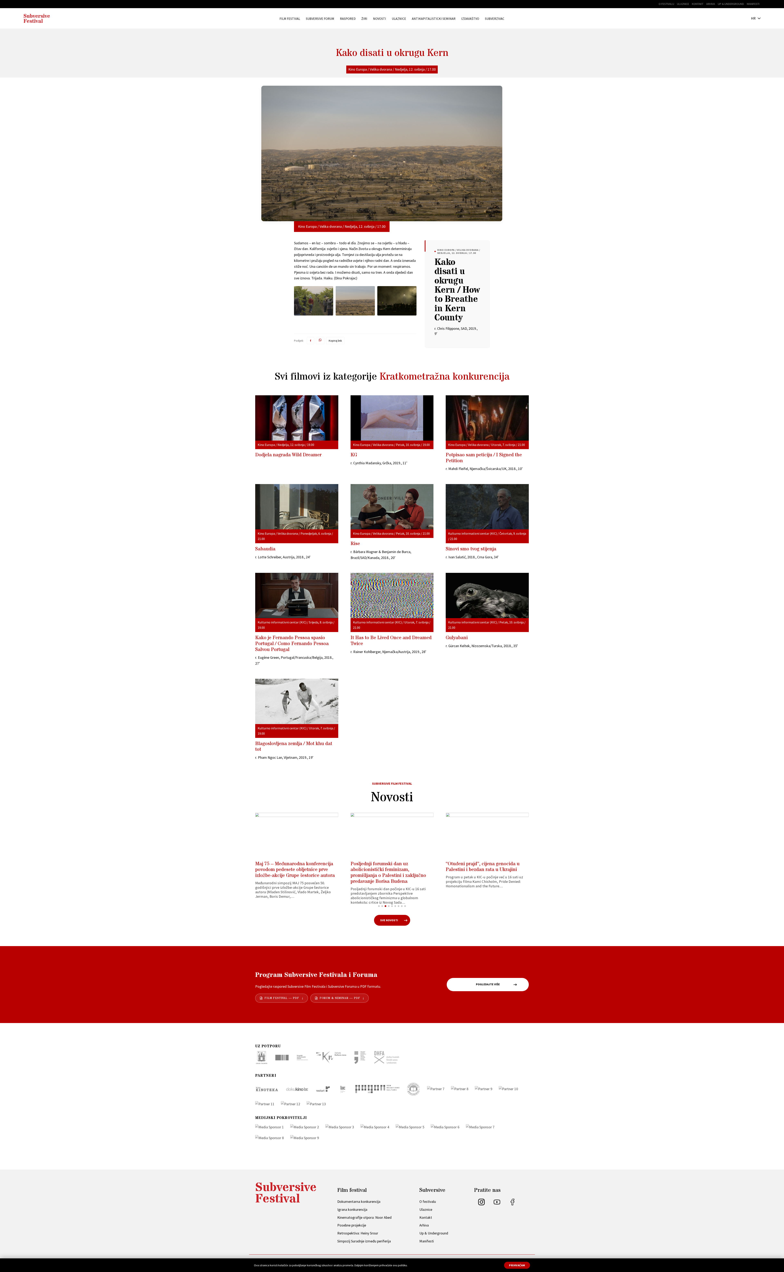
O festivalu (666, 4)
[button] (379, 906)
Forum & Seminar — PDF (340, 998)
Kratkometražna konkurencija (445, 377)
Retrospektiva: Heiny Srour (357, 1233)
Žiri (364, 19)
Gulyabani (457, 637)
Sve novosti (389, 920)
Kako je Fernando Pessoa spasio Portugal (292, 643)
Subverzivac (494, 19)
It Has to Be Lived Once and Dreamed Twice (391, 640)
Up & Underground (731, 4)
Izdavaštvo (470, 19)
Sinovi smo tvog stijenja (471, 549)
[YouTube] (497, 1204)
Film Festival (290, 19)
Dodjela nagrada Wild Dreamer (288, 455)
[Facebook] (512, 1204)
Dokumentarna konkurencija (358, 1201)
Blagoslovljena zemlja (293, 746)
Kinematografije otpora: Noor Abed (364, 1217)
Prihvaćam (517, 1265)
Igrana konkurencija (352, 1209)
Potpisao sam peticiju (484, 458)
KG (354, 455)
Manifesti (753, 4)
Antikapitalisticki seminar (433, 19)
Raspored (348, 19)
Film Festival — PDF (281, 998)
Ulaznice (683, 4)
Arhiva (710, 4)
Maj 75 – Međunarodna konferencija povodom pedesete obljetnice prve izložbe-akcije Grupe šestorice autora (291, 870)
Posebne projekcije (351, 1225)
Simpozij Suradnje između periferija (364, 1241)
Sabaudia (265, 549)
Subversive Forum (320, 19)
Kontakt (697, 4)
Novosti (379, 19)
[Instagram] (481, 1204)
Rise (355, 543)
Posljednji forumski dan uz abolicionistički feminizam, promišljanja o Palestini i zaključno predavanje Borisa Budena (384, 873)
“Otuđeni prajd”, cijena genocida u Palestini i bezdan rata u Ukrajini (479, 867)
